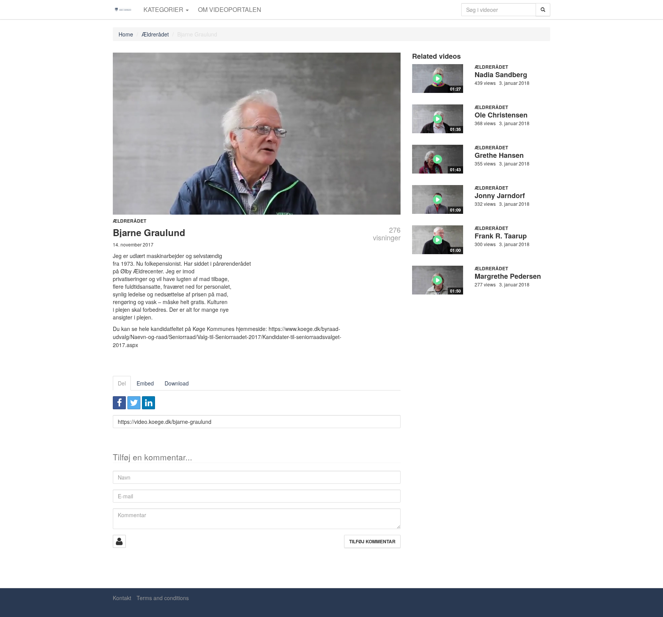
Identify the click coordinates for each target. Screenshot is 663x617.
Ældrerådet (155, 34)
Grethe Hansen (499, 155)
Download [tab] (177, 383)
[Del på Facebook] (119, 402)
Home (126, 34)
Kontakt (122, 598)
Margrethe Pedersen (508, 276)
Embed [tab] (145, 383)
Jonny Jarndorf (500, 195)
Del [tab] (122, 383)
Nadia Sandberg (501, 74)
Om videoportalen (229, 9)
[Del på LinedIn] (148, 402)
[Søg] (543, 9)
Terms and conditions (163, 598)
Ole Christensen (501, 115)
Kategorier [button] (164, 9)
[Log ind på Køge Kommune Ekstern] (119, 541)
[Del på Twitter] (133, 402)
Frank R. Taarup (501, 236)
